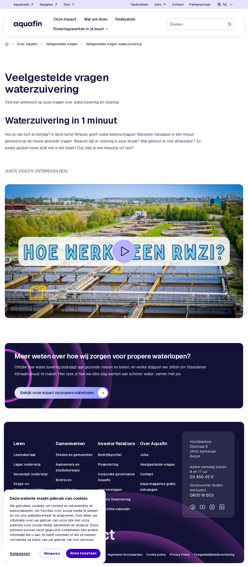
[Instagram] (212, 507)
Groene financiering (114, 499)
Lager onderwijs (27, 464)
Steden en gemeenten (74, 455)
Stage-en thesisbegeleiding (29, 487)
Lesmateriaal (24, 455)
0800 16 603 (202, 495)
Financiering (108, 464)
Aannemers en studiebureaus (68, 467)
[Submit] (231, 24)
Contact (146, 474)
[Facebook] (193, 507)
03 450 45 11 (201, 476)
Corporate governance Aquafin (116, 477)
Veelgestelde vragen (62, 44)
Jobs (144, 455)
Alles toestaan (83, 553)
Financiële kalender (114, 509)
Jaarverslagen (110, 489)
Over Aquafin (27, 44)
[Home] (28, 24)
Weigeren (52, 553)
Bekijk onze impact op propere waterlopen (57, 392)
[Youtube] (202, 507)
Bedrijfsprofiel (110, 455)
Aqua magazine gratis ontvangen (158, 487)
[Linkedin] (222, 507)
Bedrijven (64, 480)
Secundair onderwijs (31, 474)
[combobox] (225, 4)
